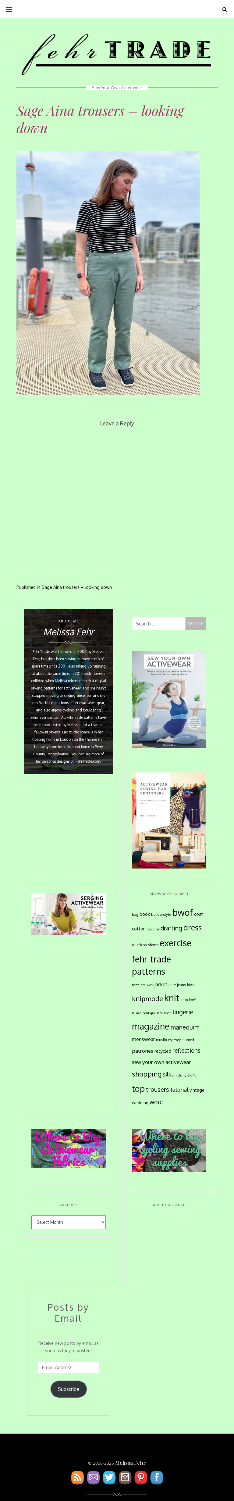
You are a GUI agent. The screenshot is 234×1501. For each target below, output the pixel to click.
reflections (186, 1050)
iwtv (150, 985)
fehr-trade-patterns (153, 965)
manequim (185, 1027)
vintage (197, 1090)
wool (156, 1102)
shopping (146, 1073)
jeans (181, 984)
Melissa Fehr (130, 1462)
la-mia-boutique (144, 1013)
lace (160, 1013)
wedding (140, 1102)
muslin (161, 1039)
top (138, 1088)
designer (153, 929)
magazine (150, 1026)
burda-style (161, 914)
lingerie (183, 1012)
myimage (174, 1040)
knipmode (147, 998)
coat (198, 914)
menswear (143, 1039)
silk (167, 1074)
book (145, 914)
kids (190, 984)
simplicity (179, 1075)
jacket (161, 984)
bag (135, 914)
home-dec (139, 985)
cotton (139, 929)
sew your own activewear (161, 1062)
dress (192, 927)
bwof (182, 912)
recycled (162, 1051)
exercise (175, 942)
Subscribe (68, 1389)
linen (168, 1013)
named (188, 1039)
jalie (172, 984)
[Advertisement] (169, 1245)
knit (171, 997)
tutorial (179, 1089)
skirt (191, 1074)
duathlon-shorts (145, 944)
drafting (171, 928)
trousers (157, 1089)
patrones (142, 1050)
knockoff (188, 1000)
